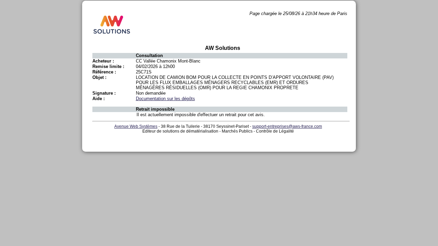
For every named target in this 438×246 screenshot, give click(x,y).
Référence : (104, 71)
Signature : (104, 93)
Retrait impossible (155, 109)
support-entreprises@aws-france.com (287, 126)
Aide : (98, 98)
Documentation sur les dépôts (165, 98)
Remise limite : (108, 66)
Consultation (149, 55)
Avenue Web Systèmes (135, 126)
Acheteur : (103, 61)
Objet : (99, 77)
